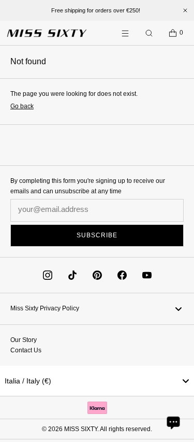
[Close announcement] (185, 10)
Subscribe (97, 235)
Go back (22, 106)
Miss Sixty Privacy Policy (44, 308)
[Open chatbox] (173, 422)
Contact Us (25, 350)
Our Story (23, 340)
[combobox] (97, 380)
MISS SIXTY (80, 429)
